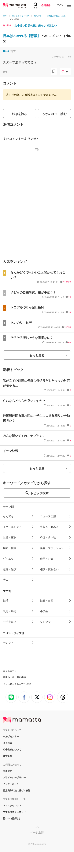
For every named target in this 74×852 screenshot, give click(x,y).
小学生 (44, 611)
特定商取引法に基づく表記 (16, 790)
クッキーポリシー (12, 784)
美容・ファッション (52, 548)
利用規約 (7, 771)
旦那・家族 (9, 537)
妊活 (5, 600)
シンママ (45, 622)
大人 (5, 580)
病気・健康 (9, 548)
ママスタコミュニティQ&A (17, 683)
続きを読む (19, 113)
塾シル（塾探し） (12, 818)
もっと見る (37, 355)
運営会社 (7, 756)
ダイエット (9, 558)
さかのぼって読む (54, 113)
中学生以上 (9, 622)
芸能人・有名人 (49, 527)
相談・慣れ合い (49, 569)
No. (6, 51)
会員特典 (7, 743)
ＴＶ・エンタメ (12, 527)
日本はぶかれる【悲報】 (22, 35)
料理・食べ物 (48, 537)
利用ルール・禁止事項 (14, 677)
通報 (5, 71)
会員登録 (45, 5)
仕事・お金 (46, 558)
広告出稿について (12, 749)
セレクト (8, 642)
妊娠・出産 (46, 600)
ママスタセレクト (12, 805)
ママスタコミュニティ (14, 812)
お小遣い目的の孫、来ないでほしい (35, 25)
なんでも (8, 516)
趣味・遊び (9, 569)
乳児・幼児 (9, 611)
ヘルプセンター (11, 736)
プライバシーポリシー (14, 777)
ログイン (58, 5)
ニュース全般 (48, 516)
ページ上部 (37, 832)
